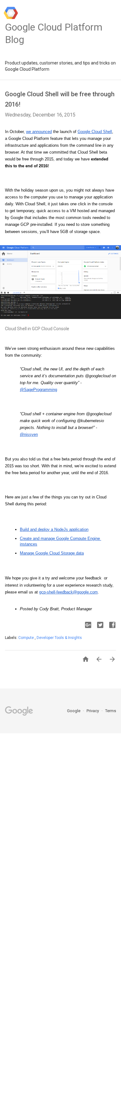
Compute (26, 638)
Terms (110, 710)
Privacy (93, 710)
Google (74, 710)
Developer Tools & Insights (59, 638)
